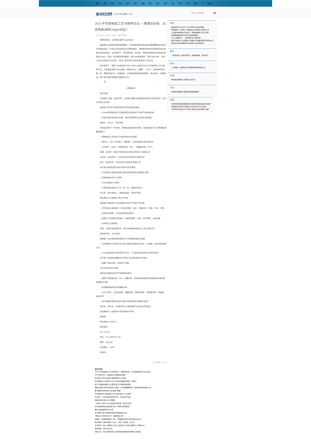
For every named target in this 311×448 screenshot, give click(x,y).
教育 (180, 3)
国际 (105, 3)
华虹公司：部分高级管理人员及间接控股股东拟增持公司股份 (118, 432)
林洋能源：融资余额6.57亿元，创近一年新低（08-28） (115, 422)
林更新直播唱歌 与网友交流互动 (183, 80)
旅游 (172, 100)
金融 (143, 3)
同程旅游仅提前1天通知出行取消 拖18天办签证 (189, 107)
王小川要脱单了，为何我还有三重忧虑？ (186, 38)
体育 (165, 3)
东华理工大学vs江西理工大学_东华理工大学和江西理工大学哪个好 (120, 425)
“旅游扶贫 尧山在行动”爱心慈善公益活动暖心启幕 (190, 109)
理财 (135, 3)
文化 (173, 3)
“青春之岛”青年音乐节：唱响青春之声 (109, 416)
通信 (195, 3)
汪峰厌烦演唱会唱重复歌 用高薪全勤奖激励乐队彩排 (191, 104)
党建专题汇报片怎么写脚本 (105, 400)
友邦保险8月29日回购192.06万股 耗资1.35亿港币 (113, 394)
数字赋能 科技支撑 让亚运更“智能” (108, 391)
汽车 (172, 87)
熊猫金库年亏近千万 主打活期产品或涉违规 (187, 27)
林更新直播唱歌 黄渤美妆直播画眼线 (185, 92)
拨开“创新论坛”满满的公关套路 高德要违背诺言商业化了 (192, 41)
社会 (120, 3)
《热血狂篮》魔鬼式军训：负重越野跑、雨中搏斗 (190, 55)
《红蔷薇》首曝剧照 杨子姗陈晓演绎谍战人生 (188, 67)
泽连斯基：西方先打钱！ (104, 429)
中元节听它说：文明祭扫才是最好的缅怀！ (111, 375)
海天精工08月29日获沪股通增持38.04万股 (110, 378)
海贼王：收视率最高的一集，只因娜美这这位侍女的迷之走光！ (118, 419)
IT (202, 3)
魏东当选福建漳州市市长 (104, 410)
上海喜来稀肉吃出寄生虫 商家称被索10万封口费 (190, 32)
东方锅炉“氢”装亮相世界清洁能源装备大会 (111, 413)
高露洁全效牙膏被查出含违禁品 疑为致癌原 (187, 43)
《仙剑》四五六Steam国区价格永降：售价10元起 (113, 403)
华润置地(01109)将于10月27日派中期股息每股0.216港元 (115, 381)
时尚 (112, 3)
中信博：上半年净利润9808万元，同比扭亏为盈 (112, 397)
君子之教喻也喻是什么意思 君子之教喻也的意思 (113, 384)
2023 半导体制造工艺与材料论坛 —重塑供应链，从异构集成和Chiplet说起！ (123, 372)
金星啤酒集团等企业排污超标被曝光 (184, 35)
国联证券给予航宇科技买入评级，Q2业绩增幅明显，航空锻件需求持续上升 (123, 388)
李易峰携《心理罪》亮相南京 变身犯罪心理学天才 (190, 30)
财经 (128, 3)
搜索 (214, 13)
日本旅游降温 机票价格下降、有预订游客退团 (112, 406)
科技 (188, 3)
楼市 (150, 3)
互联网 (209, 3)
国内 (97, 3)
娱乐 (158, 3)
